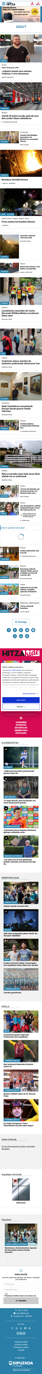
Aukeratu (20, 706)
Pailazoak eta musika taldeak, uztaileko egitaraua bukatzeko (28, 589)
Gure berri (21, 722)
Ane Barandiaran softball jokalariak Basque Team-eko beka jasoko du (30, 508)
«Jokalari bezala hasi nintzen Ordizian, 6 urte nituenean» (17, 72)
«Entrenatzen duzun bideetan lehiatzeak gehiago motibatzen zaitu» (20, 831)
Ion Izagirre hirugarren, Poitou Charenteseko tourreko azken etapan (18, 1124)
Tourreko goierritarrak (12, 993)
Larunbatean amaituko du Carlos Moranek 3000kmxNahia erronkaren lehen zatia (20, 313)
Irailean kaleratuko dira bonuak (29, 551)
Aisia (3, 353)
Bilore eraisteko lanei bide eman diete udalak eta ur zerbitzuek (21, 475)
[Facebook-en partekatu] (9, 630)
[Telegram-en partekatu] (33, 630)
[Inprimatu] (27, 636)
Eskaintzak (21, 728)
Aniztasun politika (21, 1345)
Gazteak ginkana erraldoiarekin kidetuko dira (29, 426)
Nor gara (21, 733)
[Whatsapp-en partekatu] (15, 636)
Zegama (21, 218)
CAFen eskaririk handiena (26, 607)
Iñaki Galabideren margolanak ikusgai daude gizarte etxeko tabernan (17, 408)
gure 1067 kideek (14, 670)
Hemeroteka (21, 730)
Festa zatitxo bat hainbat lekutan (18, 221)
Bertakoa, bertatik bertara (15, 179)
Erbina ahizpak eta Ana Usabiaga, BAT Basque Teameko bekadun (29, 515)
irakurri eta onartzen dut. (20, 1296)
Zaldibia (4, 471)
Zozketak (21, 725)
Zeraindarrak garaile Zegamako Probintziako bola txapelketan (16, 1036)
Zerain (27, 218)
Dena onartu (21, 700)
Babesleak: (21, 1358)
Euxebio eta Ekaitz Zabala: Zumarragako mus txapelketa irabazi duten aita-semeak (21, 964)
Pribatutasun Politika (11, 1296)
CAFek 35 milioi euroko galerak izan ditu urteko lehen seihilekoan (20, 117)
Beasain (4, 113)
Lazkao (22, 584)
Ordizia (4, 65)
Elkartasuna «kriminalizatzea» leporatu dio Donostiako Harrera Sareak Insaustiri (21, 1250)
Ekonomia (5, 108)
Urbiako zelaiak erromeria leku (16, 906)
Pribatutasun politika (21, 1347)
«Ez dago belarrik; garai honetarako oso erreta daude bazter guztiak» (20, 802)
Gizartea (4, 175)
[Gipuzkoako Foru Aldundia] (21, 1366)
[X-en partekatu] (15, 630)
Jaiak (3, 214)
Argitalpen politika (21, 1342)
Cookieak (21, 1350)
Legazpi (15, 218)
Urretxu (22, 486)
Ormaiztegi (5, 403)
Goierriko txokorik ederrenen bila (27, 236)
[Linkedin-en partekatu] (21, 636)
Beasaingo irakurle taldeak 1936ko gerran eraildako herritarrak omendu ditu (29, 572)
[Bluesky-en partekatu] (27, 630)
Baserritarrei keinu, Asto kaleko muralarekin (30, 267)
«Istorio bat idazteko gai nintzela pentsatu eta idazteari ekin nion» (29, 491)
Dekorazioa (21, 1203)
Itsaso (9, 218)
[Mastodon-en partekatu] (21, 630)
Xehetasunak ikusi (29, 693)
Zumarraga (24, 132)
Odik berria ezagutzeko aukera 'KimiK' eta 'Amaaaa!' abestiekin (20, 934)
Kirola (3, 61)
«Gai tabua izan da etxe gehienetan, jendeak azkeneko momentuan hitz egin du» (20, 862)
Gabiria (4, 218)
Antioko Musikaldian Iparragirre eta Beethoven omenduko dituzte (29, 138)
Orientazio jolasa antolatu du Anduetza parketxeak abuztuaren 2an (21, 362)
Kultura (4, 142)
